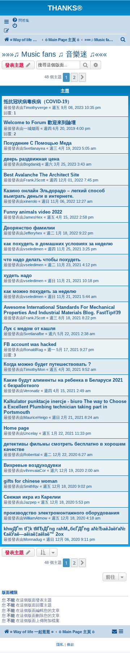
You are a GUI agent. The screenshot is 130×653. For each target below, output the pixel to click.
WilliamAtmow (35, 518)
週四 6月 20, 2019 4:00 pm (67, 128)
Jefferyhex (32, 233)
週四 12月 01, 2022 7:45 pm (73, 180)
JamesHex (33, 217)
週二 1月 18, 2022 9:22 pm (70, 233)
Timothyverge (35, 107)
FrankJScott (34, 180)
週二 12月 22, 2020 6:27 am (68, 454)
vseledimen (33, 249)
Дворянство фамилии (29, 228)
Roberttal (31, 454)
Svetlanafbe (33, 334)
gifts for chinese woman (30, 481)
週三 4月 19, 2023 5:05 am (72, 148)
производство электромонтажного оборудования (62, 513)
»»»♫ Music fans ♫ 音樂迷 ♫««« (54, 54)
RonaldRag (33, 349)
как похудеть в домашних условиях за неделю (58, 243)
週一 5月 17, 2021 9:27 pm (70, 349)
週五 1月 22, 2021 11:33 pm (66, 433)
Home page (16, 428)
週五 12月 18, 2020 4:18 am (76, 518)
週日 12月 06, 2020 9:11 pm (70, 539)
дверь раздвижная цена (31, 159)
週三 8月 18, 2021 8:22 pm (72, 318)
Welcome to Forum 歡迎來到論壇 (40, 122)
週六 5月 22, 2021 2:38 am (71, 334)
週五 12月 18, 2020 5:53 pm (65, 502)
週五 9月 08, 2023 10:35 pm (76, 107)
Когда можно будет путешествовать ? (47, 364)
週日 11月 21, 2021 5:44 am (72, 296)
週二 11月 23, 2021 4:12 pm (72, 265)
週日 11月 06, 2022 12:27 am (67, 201)
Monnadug (32, 539)
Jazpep (29, 502)
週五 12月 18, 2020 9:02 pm (67, 486)
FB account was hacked (30, 344)
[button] (82, 77)
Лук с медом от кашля (30, 328)
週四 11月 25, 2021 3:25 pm (72, 249)
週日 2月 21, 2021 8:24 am (75, 417)
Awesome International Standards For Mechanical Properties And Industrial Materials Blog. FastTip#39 (62, 309)
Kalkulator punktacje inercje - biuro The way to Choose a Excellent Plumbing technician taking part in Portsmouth (65, 407)
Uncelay (30, 433)
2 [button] (74, 77)
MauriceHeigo (35, 417)
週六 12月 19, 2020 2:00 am (74, 470)
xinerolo (30, 201)
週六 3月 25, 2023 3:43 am (68, 164)
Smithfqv (31, 486)
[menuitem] (20, 20)
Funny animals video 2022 (33, 212)
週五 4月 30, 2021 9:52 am (72, 369)
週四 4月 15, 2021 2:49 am (67, 391)
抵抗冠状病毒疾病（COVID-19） (38, 101)
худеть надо (18, 275)
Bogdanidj (31, 164)
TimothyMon (34, 369)
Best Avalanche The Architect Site (41, 175)
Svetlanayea (34, 148)
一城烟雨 (31, 128)
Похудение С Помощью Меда (38, 143)
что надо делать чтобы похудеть (42, 259)
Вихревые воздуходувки (32, 465)
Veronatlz (31, 391)
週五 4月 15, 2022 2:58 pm (70, 217)
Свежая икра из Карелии (32, 497)
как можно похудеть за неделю (40, 291)
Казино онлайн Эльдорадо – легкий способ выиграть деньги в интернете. (54, 193)
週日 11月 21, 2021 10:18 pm (73, 281)
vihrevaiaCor (34, 470)
